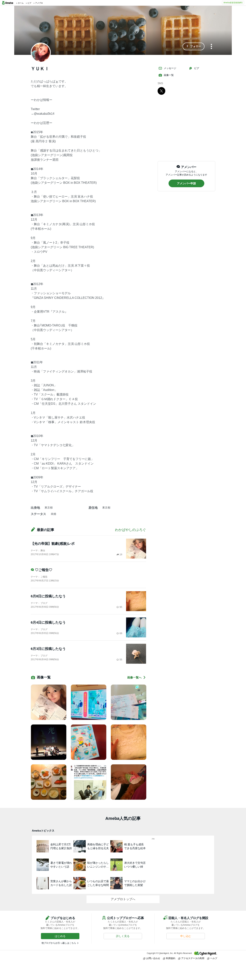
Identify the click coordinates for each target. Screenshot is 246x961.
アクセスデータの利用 (192, 958)
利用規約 (170, 958)
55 (121, 659)
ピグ (196, 68)
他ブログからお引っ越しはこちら (59, 943)
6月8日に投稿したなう (48, 596)
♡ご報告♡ (43, 570)
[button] (193, 46)
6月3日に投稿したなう (48, 649)
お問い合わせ (153, 958)
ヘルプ (213, 958)
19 (121, 554)
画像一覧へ (134, 677)
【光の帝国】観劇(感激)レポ (53, 544)
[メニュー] (211, 47)
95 (121, 607)
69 (121, 633)
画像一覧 (169, 75)
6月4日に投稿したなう (48, 622)
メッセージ (170, 68)
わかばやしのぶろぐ (130, 530)
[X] (161, 90)
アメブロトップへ (123, 899)
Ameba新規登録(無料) (233, 2)
